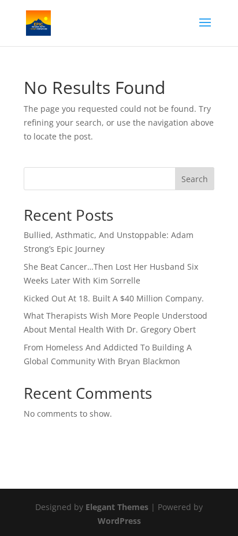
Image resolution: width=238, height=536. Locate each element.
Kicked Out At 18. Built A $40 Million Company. (114, 298)
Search (194, 178)
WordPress (119, 520)
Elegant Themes (116, 506)
